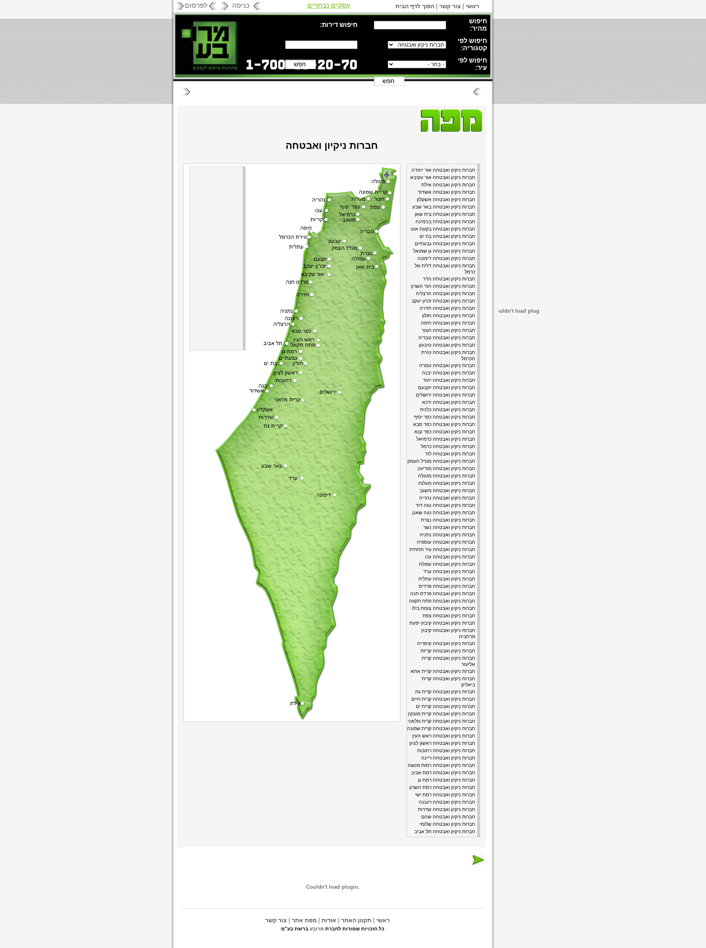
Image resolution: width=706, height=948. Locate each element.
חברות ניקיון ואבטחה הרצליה (445, 293)
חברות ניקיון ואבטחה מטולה (446, 476)
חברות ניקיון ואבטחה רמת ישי (445, 795)
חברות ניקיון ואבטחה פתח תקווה (442, 601)
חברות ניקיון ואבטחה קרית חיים (443, 699)
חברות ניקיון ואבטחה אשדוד (446, 192)
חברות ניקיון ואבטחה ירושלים (445, 395)
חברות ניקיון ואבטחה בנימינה (445, 221)
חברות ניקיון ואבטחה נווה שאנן (443, 512)
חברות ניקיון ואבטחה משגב (447, 490)
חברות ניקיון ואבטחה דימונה (446, 258)
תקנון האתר (356, 920)
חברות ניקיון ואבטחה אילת (448, 185)
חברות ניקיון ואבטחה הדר (449, 279)
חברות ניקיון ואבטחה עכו (450, 557)
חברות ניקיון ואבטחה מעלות (446, 483)
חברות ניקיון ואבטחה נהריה (447, 498)
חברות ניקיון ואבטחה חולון (448, 315)
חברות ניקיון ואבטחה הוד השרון (443, 286)
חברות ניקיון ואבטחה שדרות (446, 809)
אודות (329, 920)
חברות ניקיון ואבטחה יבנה (448, 373)
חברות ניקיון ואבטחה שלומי (447, 824)
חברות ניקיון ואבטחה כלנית (447, 409)
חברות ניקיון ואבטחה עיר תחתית (442, 549)
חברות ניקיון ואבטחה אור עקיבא (442, 177)
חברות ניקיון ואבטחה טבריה (446, 338)
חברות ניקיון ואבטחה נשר (449, 527)
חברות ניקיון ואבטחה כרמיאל (445, 439)
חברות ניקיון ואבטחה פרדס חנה (442, 593)
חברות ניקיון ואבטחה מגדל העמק (441, 461)
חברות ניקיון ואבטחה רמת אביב (443, 772)
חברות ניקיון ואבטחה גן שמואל (444, 251)
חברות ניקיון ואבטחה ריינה (448, 758)
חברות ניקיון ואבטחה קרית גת (445, 692)
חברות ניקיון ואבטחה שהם (448, 817)
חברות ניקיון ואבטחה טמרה (447, 365)
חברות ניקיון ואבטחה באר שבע (443, 207)
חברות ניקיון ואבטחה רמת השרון (442, 787)
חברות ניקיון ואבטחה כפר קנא (444, 432)
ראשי (472, 6)
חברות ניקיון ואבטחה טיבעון (447, 345)
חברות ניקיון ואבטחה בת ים (447, 236)
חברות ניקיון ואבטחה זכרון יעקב (443, 301)
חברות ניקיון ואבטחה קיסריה (446, 643)
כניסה (241, 5)
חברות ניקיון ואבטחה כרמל (448, 446)
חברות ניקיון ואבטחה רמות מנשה (441, 765)
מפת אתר (304, 920)
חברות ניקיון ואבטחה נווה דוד (445, 505)
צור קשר (450, 6)
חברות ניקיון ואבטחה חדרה (447, 308)
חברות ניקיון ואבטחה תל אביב (444, 831)
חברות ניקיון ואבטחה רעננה (447, 802)
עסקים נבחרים (329, 5)
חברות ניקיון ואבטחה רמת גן (446, 780)
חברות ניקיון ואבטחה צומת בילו (443, 608)
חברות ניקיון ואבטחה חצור (448, 330)
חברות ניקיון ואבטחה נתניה (447, 535)
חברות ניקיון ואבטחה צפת (448, 616)
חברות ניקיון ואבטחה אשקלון (446, 199)
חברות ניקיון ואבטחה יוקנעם (446, 387)
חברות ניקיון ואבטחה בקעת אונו (443, 229)
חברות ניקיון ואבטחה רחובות (446, 750)
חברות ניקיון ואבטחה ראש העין (443, 736)
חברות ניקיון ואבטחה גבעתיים (445, 244)
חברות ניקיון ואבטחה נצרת (448, 520)
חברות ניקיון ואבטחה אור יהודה (443, 170)
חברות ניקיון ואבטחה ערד (449, 571)
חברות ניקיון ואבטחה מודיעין (446, 468)
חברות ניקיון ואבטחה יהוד (449, 380)
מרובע (317, 929)
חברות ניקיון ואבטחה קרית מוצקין (441, 714)
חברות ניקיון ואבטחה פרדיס (447, 586)
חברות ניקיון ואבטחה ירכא (448, 402)
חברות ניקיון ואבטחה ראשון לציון (442, 743)
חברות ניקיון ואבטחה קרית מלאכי (441, 721)
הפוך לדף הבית (414, 6)
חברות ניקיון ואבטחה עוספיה (446, 542)
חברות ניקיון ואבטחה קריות (447, 651)
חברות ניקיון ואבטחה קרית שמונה (441, 728)
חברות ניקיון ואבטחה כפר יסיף (444, 417)
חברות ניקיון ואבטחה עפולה (447, 564)
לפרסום (196, 5)
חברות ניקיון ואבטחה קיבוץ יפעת (442, 623)
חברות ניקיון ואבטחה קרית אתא (443, 671)
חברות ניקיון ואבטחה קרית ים (445, 706)
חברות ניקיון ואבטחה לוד (450, 454)
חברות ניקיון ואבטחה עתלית (446, 579)
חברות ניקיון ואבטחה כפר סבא (444, 424)
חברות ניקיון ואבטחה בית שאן (445, 214)
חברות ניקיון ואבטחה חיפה (448, 323)
